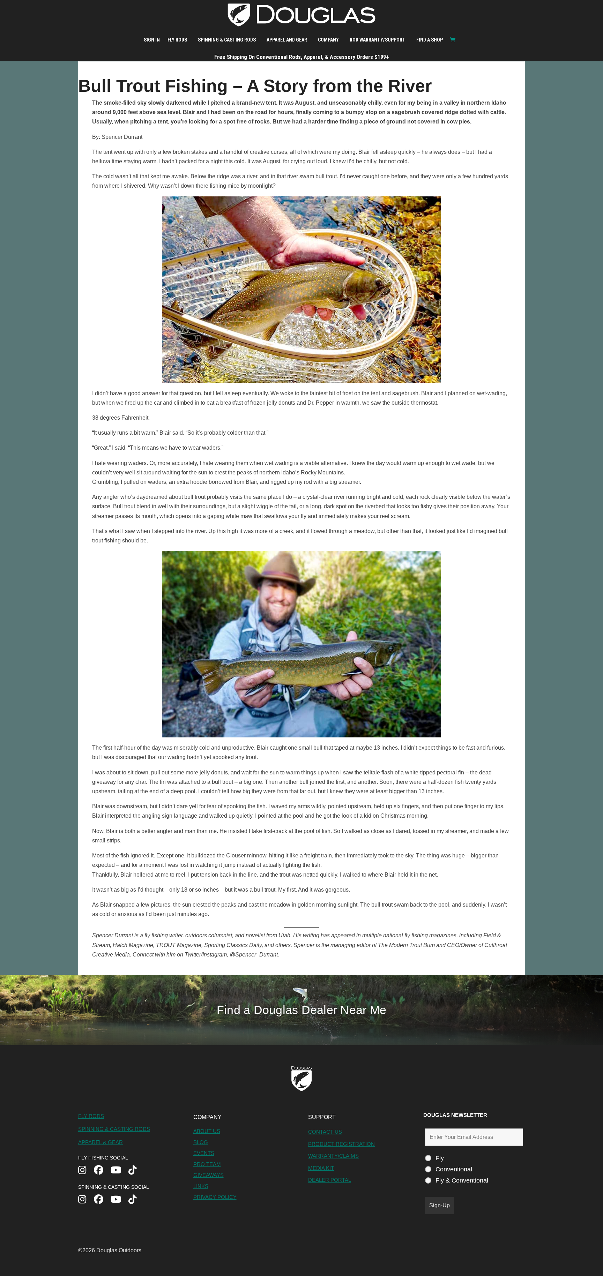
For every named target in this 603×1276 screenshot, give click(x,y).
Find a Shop (429, 40)
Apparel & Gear (100, 1142)
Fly (440, 1158)
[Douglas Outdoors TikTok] (136, 1170)
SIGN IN (152, 40)
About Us (206, 1131)
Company (328, 40)
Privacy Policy (215, 1197)
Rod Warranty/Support (377, 40)
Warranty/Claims (333, 1156)
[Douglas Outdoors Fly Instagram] (86, 1170)
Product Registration (341, 1144)
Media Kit (321, 1168)
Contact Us (325, 1132)
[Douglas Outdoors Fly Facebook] (102, 1170)
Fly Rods (177, 40)
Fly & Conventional (462, 1180)
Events (203, 1153)
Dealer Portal (329, 1180)
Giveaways (208, 1175)
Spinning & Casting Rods (227, 40)
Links (200, 1186)
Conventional (454, 1169)
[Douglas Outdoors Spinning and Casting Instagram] (86, 1200)
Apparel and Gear (287, 40)
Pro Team (207, 1164)
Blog (200, 1142)
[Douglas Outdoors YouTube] (119, 1170)
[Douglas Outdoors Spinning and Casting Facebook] (102, 1200)
